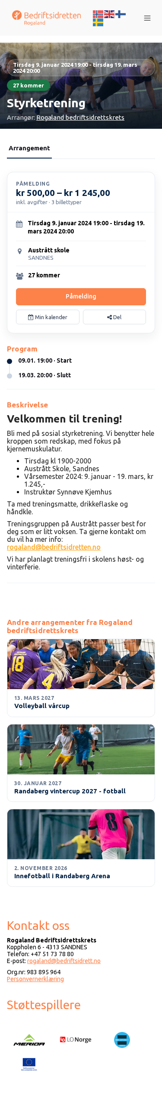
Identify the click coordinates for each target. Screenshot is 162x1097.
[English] (109, 13)
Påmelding (81, 296)
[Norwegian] (98, 13)
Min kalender (50, 317)
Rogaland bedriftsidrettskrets (80, 117)
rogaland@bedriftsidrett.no (64, 960)
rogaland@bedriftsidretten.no (54, 547)
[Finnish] (121, 13)
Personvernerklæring (35, 979)
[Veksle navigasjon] (147, 18)
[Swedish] (98, 22)
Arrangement (29, 148)
